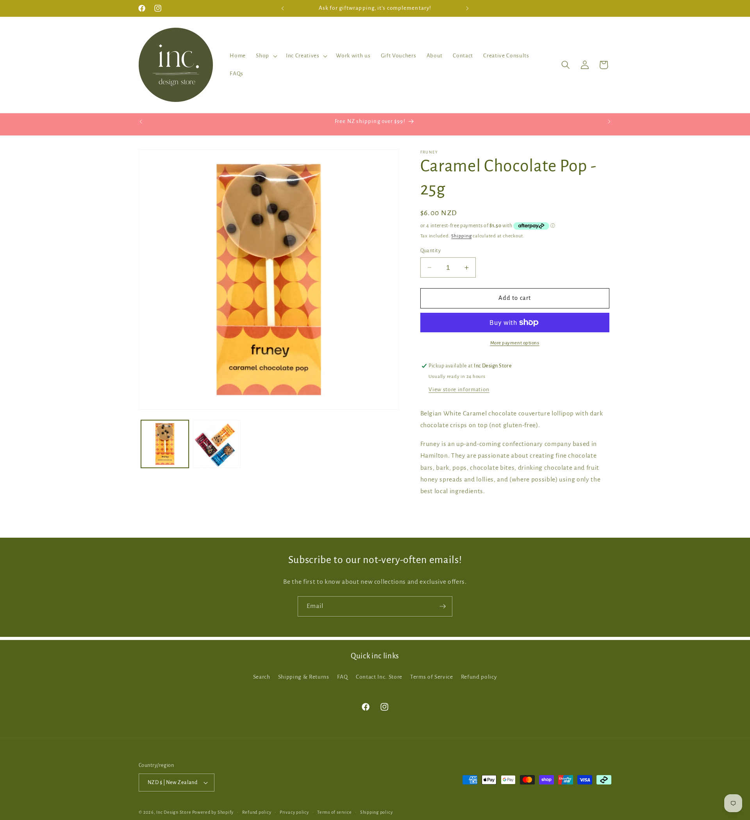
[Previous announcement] (282, 8)
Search (261, 677)
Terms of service (334, 812)
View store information (459, 389)
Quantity (430, 250)
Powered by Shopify (213, 812)
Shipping (461, 236)
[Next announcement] (467, 8)
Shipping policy (376, 812)
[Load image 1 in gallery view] (165, 444)
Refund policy (479, 677)
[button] (266, 56)
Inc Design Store (173, 812)
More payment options (514, 343)
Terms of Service (431, 677)
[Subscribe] (442, 606)
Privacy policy (294, 812)
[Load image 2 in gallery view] (217, 444)
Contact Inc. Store (379, 677)
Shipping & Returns (303, 677)
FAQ (342, 677)
